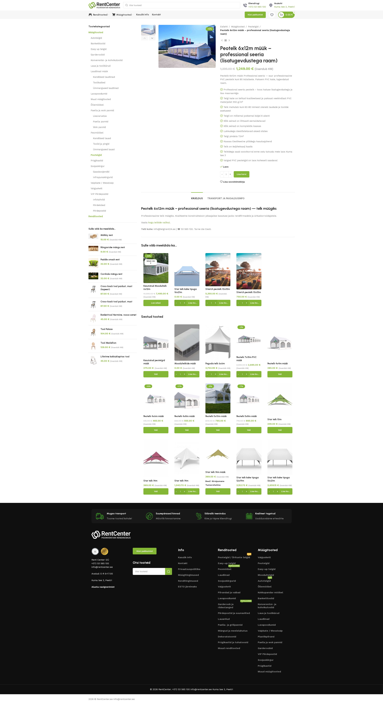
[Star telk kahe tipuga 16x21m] (186, 269)
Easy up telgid (98, 49)
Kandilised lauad (102, 138)
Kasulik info (185, 557)
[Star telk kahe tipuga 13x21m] (279, 457)
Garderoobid (98, 54)
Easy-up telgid (227, 563)
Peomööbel (97, 132)
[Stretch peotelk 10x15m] (217, 269)
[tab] (197, 196)
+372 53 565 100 (257, 6)
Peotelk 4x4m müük (277, 363)
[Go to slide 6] (185, 65)
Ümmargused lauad (104, 149)
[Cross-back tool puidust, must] (93, 304)
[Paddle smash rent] (93, 263)
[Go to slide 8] (191, 65)
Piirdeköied (99, 205)
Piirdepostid (99, 210)
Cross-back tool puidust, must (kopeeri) (116, 288)
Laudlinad (223, 575)
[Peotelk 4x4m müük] (279, 342)
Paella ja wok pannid (102, 110)
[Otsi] (168, 571)
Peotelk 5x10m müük (216, 416)
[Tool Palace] (93, 332)
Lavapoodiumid (99, 93)
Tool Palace (107, 329)
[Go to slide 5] (182, 65)
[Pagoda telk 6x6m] (217, 342)
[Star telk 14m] (155, 458)
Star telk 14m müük (215, 472)
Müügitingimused (188, 575)
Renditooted (95, 216)
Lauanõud (224, 619)
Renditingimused (188, 580)
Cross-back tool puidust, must (116, 301)
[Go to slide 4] (179, 65)
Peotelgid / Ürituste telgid (234, 557)
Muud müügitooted (101, 99)
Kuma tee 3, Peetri (284, 6)
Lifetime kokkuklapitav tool (115, 356)
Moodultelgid (266, 575)
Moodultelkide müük (185, 363)
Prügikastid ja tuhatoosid (233, 642)
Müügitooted (95, 32)
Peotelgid (96, 155)
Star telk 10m (274, 419)
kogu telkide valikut (159, 222)
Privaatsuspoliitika (189, 569)
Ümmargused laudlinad (105, 88)
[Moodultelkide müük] (186, 342)
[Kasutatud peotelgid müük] (155, 340)
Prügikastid (97, 160)
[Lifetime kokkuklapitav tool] (93, 360)
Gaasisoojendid (101, 171)
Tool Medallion (108, 343)
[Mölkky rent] (93, 237)
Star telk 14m (150, 480)
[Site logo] (104, 5)
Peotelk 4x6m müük (153, 416)
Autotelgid (96, 38)
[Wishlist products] (272, 15)
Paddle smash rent (110, 259)
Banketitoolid (98, 43)
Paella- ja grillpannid (230, 624)
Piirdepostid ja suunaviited (234, 613)
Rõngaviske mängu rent (113, 247)
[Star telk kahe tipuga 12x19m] (248, 457)
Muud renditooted (229, 648)
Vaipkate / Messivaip (102, 183)
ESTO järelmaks (187, 586)
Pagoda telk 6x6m (215, 363)
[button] (144, 38)
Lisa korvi (241, 174)
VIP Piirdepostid (99, 194)
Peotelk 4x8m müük (184, 416)
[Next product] (229, 40)
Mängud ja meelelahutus (233, 630)
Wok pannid (99, 127)
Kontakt (183, 563)
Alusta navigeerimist (103, 587)
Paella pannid (100, 121)
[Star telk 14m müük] (217, 454)
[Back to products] (225, 40)
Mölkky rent (107, 235)
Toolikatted (99, 82)
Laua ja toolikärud (100, 65)
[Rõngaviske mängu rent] (93, 249)
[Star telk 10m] (279, 400)
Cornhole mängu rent (111, 274)
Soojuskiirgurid (227, 580)
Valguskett (96, 188)
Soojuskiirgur (98, 166)
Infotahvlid (99, 199)
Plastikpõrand (266, 636)
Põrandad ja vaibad (229, 592)
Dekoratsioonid (227, 636)
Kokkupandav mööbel (270, 592)
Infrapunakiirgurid (103, 177)
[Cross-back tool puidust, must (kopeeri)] (93, 290)
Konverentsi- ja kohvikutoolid (106, 60)
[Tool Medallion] (93, 345)
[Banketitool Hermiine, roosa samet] (93, 318)
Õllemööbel (97, 104)
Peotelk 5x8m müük (246, 416)
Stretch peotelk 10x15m (217, 289)
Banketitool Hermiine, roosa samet (118, 315)
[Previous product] (222, 40)
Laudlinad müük (99, 71)
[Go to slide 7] (188, 65)
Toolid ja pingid (101, 144)
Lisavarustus (100, 116)
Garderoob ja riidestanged (234, 605)
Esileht (224, 26)
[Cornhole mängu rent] (93, 276)
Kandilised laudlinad (104, 77)
